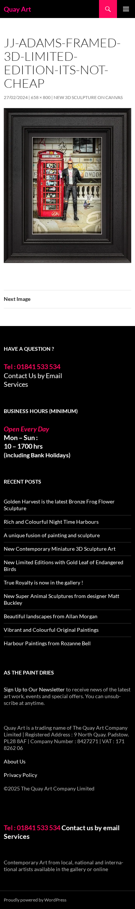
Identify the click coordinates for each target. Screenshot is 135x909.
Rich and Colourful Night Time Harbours (51, 521)
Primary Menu (126, 9)
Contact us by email (91, 827)
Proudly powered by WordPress (35, 900)
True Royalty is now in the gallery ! (43, 582)
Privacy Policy (20, 775)
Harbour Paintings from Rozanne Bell (47, 643)
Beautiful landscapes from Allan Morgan (51, 616)
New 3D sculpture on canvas (88, 97)
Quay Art (17, 9)
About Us (15, 761)
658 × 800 (41, 97)
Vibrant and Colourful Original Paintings (51, 630)
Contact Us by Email (33, 375)
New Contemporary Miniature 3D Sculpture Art (60, 548)
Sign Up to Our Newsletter (34, 689)
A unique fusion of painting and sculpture (52, 535)
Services (16, 384)
